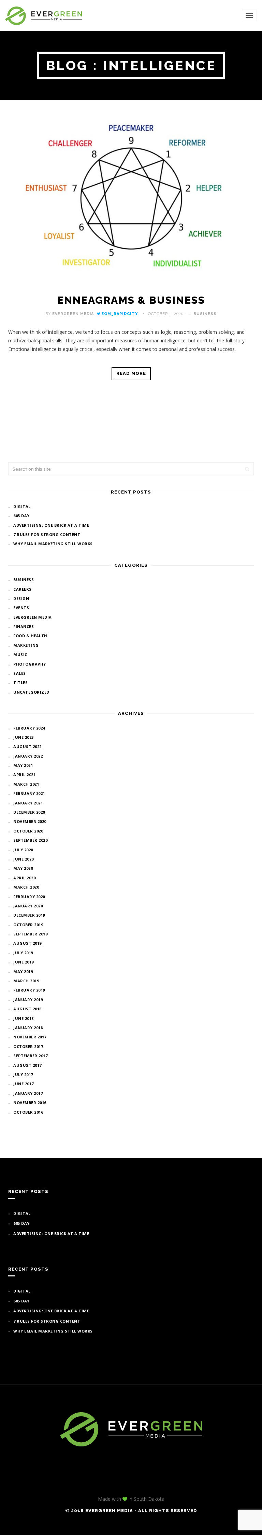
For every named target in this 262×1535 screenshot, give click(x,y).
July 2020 (23, 849)
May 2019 (23, 971)
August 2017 (27, 1065)
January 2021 (28, 802)
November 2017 (29, 1036)
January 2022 (28, 756)
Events (21, 607)
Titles (20, 682)
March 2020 (26, 887)
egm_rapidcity (119, 314)
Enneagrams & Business (131, 300)
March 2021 (26, 784)
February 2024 (29, 728)
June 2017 (23, 1083)
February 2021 (29, 793)
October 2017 (28, 1046)
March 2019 (26, 980)
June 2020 (23, 859)
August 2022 (27, 746)
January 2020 (28, 905)
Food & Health (30, 635)
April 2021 (24, 774)
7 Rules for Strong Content (46, 534)
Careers (22, 589)
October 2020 (28, 831)
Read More (131, 373)
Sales (19, 673)
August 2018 (27, 1008)
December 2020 (29, 812)
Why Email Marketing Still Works (53, 543)
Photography (29, 664)
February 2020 (29, 896)
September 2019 (30, 933)
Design (21, 598)
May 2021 (23, 765)
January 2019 (28, 999)
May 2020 (23, 868)
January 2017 (28, 1093)
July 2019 (23, 952)
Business (205, 314)
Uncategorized (31, 692)
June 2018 (23, 1018)
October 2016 (28, 1112)
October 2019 (28, 924)
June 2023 (23, 737)
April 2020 (24, 877)
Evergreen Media (73, 314)
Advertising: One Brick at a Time (51, 525)
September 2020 (30, 840)
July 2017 (23, 1074)
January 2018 (28, 1027)
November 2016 (29, 1102)
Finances (23, 626)
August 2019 (27, 943)
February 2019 (29, 990)
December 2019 (29, 915)
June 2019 (23, 962)
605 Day (21, 515)
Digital (22, 506)
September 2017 (30, 1055)
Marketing (26, 645)
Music (20, 654)
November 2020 (29, 821)
